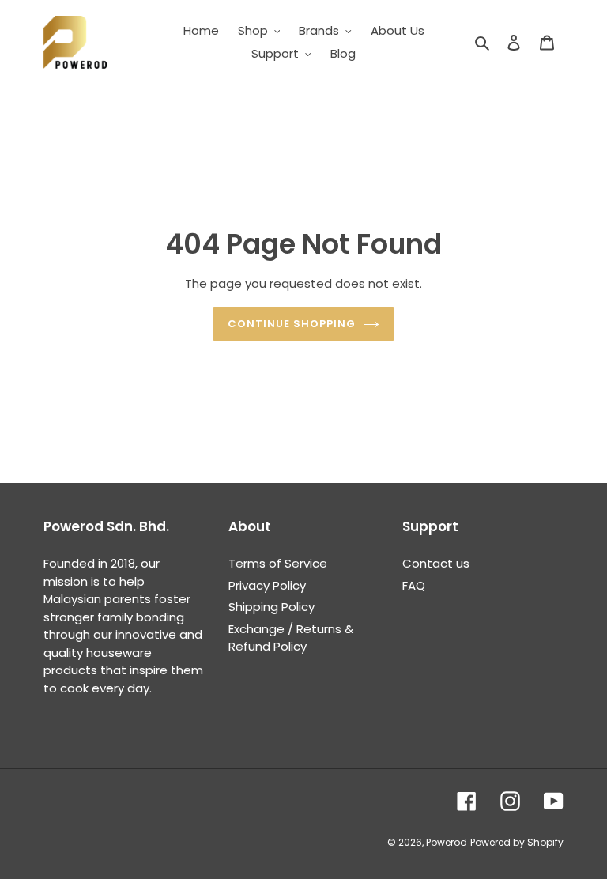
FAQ (413, 585)
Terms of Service (277, 563)
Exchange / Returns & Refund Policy (290, 638)
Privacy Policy (267, 585)
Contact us (435, 563)
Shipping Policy (271, 606)
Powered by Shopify (517, 842)
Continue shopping (292, 323)
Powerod (446, 842)
